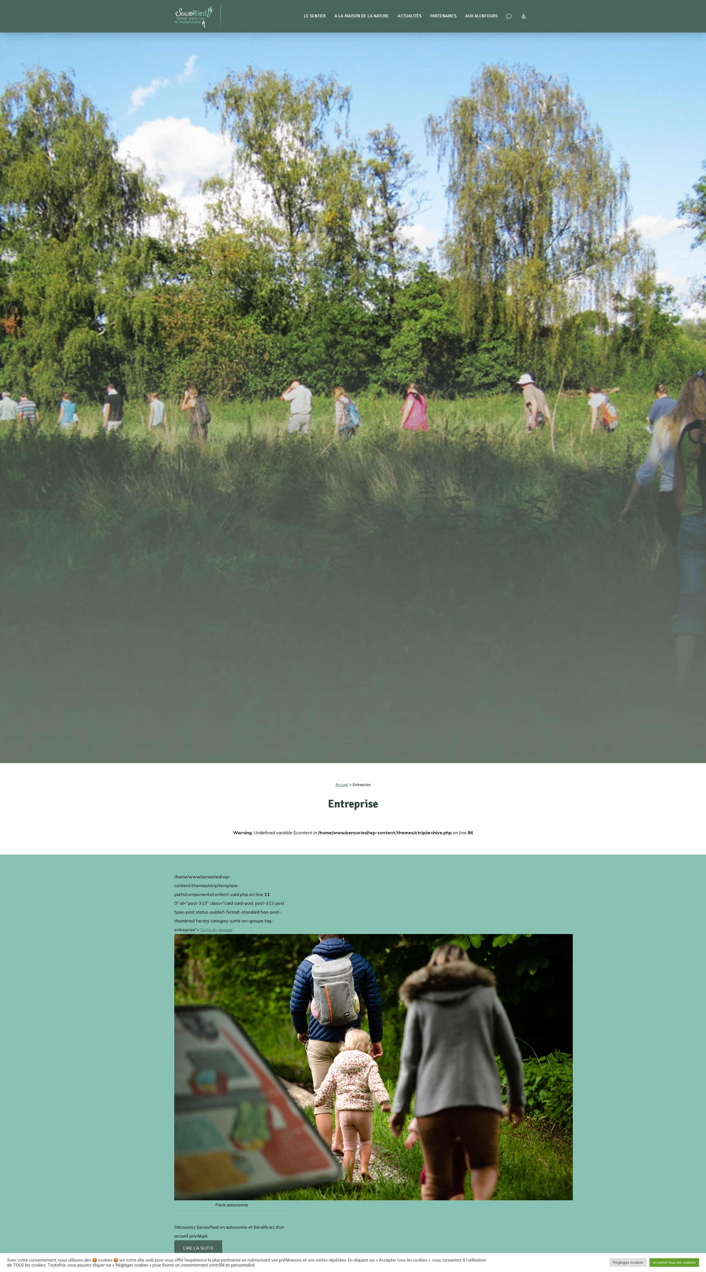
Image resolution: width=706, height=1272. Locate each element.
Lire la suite (198, 1248)
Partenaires (443, 16)
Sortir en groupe (216, 929)
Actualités (409, 16)
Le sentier (315, 16)
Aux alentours (481, 16)
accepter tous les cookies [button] (674, 1262)
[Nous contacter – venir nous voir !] (509, 16)
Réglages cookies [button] (628, 1262)
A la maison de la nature (362, 16)
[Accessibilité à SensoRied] (523, 16)
